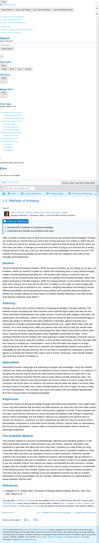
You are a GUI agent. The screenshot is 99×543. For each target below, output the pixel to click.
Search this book (6, 41)
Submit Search (7, 49)
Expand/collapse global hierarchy (5, 193)
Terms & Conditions (55, 537)
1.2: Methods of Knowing (24, 500)
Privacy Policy (41, 537)
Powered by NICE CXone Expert (36, 530)
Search (6, 188)
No (38, 520)
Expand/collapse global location (95, 193)
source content (35, 506)
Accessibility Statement (72, 537)
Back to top (7, 512)
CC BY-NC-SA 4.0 (10, 503)
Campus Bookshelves (33, 194)
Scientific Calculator (12, 130)
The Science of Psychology (82, 194)
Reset (4, 65)
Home (13, 194)
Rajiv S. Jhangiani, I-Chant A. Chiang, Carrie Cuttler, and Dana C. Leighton (39, 212)
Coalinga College (57, 194)
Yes (28, 520)
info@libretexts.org (28, 539)
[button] (8, 147)
